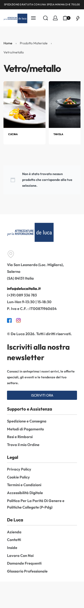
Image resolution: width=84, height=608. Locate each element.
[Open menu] (33, 18)
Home (8, 43)
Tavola (58, 134)
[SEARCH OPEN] (45, 18)
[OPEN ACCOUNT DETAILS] (55, 18)
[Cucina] (25, 104)
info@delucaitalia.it (24, 288)
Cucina (13, 134)
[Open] (77, 18)
